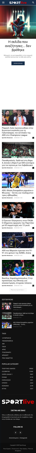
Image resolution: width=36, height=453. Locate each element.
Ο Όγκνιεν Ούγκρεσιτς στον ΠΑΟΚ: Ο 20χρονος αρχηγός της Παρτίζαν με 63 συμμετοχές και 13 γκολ (18, 222)
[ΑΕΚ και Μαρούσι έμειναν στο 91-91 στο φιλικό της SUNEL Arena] (18, 240)
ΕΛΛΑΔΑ (4, 187)
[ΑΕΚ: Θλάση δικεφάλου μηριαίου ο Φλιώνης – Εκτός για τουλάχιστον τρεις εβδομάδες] (18, 180)
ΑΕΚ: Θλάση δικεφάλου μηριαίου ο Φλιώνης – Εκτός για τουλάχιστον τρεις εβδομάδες (17, 192)
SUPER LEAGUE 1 (6, 157)
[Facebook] (15, 432)
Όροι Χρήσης (23, 448)
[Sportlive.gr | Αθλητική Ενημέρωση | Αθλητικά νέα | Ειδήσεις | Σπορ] (18, 401)
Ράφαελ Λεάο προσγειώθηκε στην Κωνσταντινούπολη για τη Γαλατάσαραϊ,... (22, 305)
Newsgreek (23, 438)
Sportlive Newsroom (7, 137)
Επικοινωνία (15, 448)
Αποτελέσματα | (14, 438)
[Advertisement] (18, 84)
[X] (20, 432)
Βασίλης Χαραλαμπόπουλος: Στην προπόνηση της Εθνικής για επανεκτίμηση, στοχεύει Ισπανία (17, 280)
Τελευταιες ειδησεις (7, 124)
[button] (33, 2)
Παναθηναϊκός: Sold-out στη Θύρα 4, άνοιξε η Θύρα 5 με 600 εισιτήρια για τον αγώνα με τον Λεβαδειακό (18, 162)
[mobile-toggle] (3, 2)
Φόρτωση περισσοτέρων (17, 290)
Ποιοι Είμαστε (7, 448)
